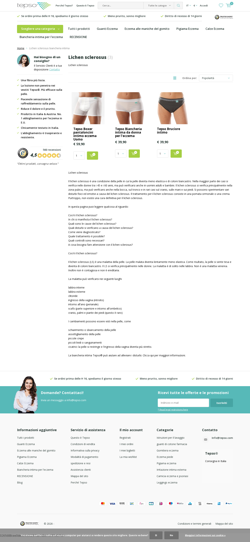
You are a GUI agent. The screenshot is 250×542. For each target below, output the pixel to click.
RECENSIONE (78, 37)
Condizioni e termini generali (194, 523)
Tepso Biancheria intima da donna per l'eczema (128, 132)
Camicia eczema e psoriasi (172, 476)
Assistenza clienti (81, 469)
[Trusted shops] (224, 17)
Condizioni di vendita (83, 444)
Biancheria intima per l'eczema (41, 37)
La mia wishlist (128, 457)
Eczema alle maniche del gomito (147, 29)
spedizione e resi (80, 463)
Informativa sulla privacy (85, 450)
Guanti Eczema (107, 29)
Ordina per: (189, 78)
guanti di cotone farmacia (172, 444)
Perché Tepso (79, 482)
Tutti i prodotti (79, 29)
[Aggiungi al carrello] (92, 155)
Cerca (178, 5)
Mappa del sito (79, 476)
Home (20, 48)
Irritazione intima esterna (171, 469)
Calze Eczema (215, 29)
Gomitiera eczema (167, 450)
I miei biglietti (127, 450)
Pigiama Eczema (187, 29)
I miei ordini (126, 444)
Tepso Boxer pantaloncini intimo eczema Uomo (85, 134)
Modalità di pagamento (84, 457)
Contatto (54, 69)
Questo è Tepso (85, 5)
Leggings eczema (167, 482)
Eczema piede (165, 457)
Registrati (125, 437)
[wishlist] (221, 5)
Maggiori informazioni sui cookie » (205, 535)
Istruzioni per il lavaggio (170, 437)
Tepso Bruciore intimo (168, 130)
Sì (156, 535)
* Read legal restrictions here (173, 409)
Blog (20, 482)
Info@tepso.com (222, 437)
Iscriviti (222, 403)
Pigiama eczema (166, 463)
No (171, 535)
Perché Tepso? (64, 5)
